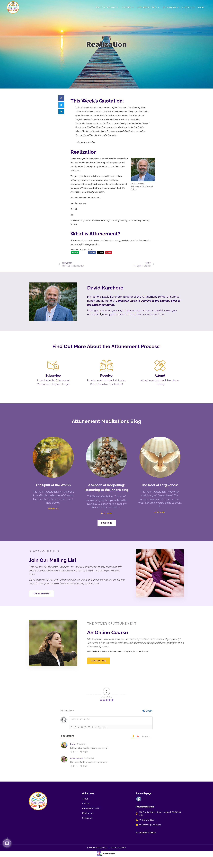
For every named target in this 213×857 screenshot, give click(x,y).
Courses (126, 7)
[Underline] (78, 727)
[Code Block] (96, 727)
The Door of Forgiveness (159, 485)
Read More (53, 509)
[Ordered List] (85, 727)
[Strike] (82, 727)
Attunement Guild (147, 7)
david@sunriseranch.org (150, 314)
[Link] (99, 727)
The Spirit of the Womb (53, 485)
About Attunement (106, 7)
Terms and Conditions (146, 832)
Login (201, 7)
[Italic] (75, 727)
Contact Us (188, 7)
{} (102, 727)
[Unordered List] (89, 727)
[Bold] (71, 727)
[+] (106, 727)
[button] (61, 98)
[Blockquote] (92, 727)
